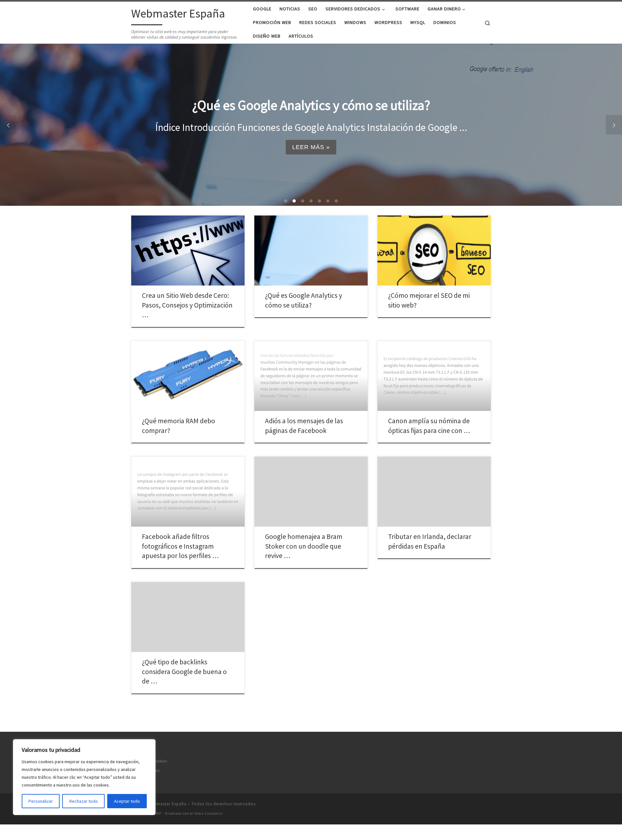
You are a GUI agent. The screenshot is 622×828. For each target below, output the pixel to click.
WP (158, 813)
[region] (84, 777)
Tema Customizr (208, 813)
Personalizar (41, 801)
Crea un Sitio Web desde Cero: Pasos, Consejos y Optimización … (187, 305)
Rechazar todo (83, 801)
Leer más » (311, 147)
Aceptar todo (127, 801)
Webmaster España (167, 804)
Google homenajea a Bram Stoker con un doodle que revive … (303, 546)
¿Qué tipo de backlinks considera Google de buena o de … (184, 672)
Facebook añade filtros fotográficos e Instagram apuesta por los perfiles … (180, 546)
